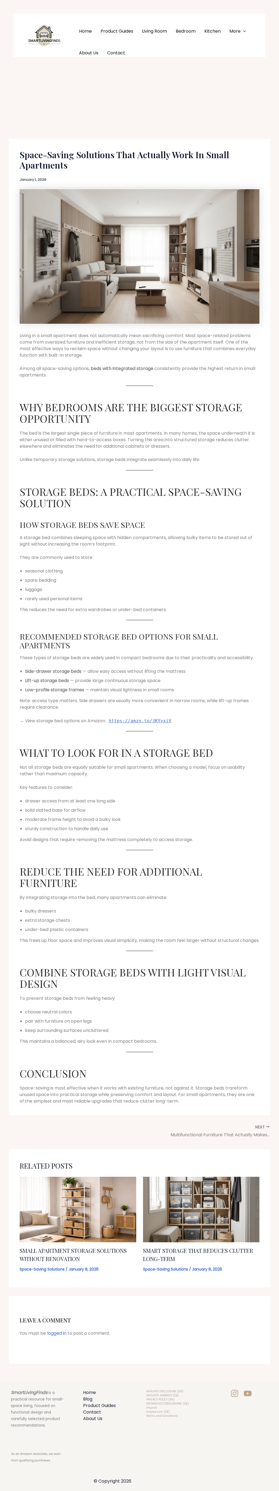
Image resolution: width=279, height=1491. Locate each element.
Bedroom (186, 31)
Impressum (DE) (158, 1412)
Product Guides (117, 31)
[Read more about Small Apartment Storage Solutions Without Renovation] (78, 1209)
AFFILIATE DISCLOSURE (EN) (164, 1391)
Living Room (154, 31)
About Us (88, 53)
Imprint (151, 1408)
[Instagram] (235, 1393)
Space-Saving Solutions (42, 1269)
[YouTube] (248, 1393)
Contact (116, 53)
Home (85, 31)
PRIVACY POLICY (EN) (160, 1399)
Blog (87, 1399)
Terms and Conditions (162, 1416)
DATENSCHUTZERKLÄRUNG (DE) (167, 1404)
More (235, 31)
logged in (56, 1333)
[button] (243, 31)
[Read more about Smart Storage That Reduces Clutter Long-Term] (201, 1209)
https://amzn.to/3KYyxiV (140, 720)
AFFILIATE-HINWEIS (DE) (162, 1395)
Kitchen (212, 31)
